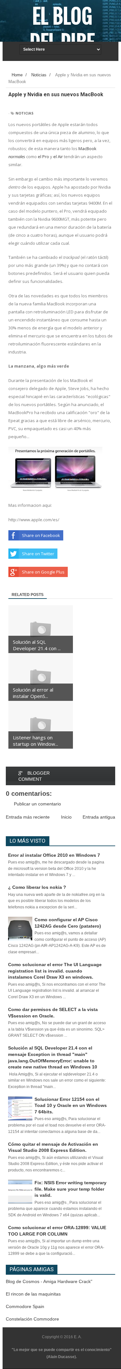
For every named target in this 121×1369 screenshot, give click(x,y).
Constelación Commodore (32, 1319)
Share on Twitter (38, 554)
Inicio (66, 817)
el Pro (43, 156)
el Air (58, 156)
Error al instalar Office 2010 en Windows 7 (54, 855)
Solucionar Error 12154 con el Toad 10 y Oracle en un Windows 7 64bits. (71, 1105)
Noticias (24, 113)
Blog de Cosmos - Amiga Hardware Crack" (49, 1281)
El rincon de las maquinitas (33, 1294)
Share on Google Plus (43, 572)
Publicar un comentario (37, 803)
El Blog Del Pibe (62, 29)
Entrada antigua (99, 817)
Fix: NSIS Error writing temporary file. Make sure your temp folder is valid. (70, 1189)
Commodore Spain (25, 1306)
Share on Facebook (41, 535)
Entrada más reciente (28, 817)
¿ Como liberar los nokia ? (37, 887)
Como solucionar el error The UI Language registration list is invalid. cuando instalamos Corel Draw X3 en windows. (55, 971)
